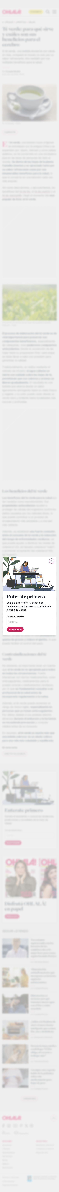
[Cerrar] (51, 561)
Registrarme (15, 629)
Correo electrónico (15, 617)
